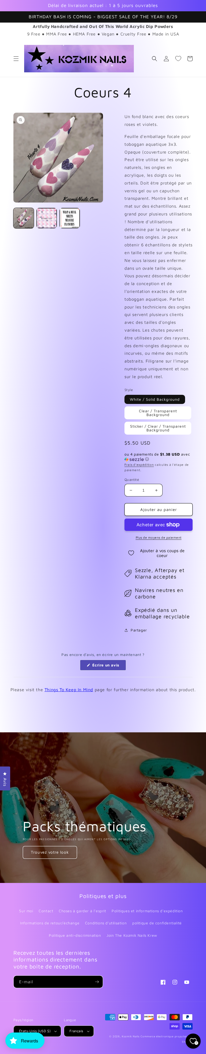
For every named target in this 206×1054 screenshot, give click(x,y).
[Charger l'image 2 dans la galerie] (46, 218)
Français (76, 1031)
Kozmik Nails (130, 1036)
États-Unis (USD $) (34, 1031)
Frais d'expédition (139, 465)
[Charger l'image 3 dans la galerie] (70, 218)
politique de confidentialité (157, 923)
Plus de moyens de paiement (159, 537)
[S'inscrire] (97, 981)
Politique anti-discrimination (75, 935)
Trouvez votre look (50, 852)
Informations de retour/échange (49, 923)
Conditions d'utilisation (106, 923)
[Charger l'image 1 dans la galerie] (23, 218)
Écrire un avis (108, 666)
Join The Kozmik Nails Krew (131, 935)
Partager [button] (139, 630)
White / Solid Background (155, 399)
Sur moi (26, 911)
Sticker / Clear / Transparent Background (158, 428)
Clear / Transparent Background (158, 413)
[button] (16, 59)
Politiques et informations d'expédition (147, 911)
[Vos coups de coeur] (178, 59)
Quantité (131, 479)
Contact (46, 911)
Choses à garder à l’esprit (82, 911)
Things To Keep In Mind (69, 689)
